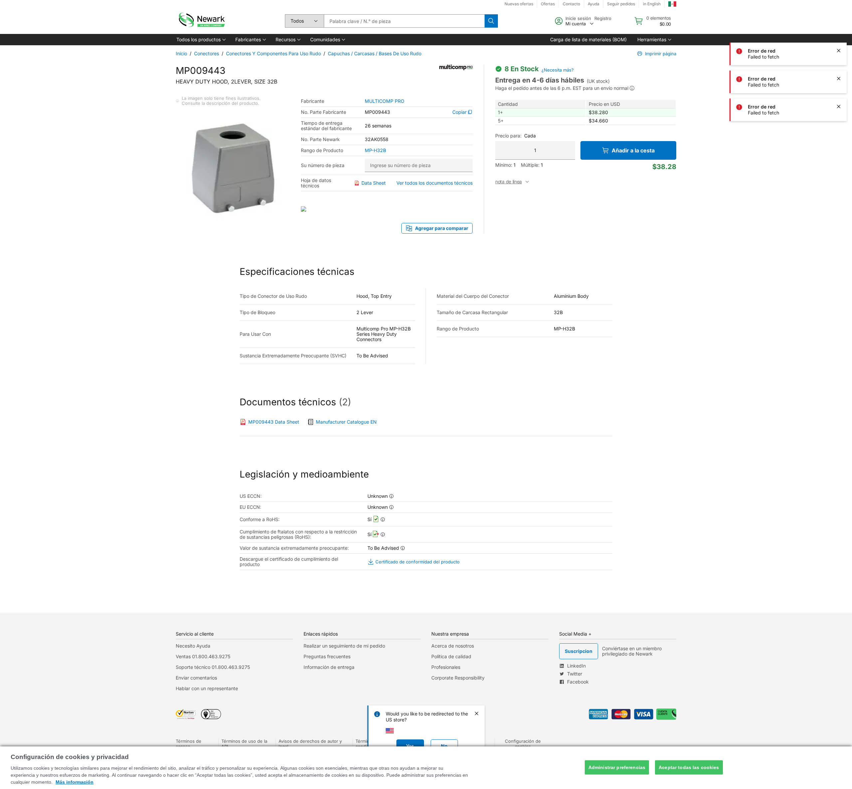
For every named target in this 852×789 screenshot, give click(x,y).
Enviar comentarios (196, 678)
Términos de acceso (188, 743)
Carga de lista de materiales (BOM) (588, 39)
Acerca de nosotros (452, 646)
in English (652, 3)
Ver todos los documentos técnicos (434, 183)
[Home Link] (201, 21)
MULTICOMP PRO (384, 101)
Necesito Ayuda (193, 646)
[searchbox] (404, 21)
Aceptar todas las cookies (689, 767)
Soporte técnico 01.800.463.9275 (213, 667)
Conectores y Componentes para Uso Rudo (273, 53)
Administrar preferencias (616, 767)
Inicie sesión (578, 18)
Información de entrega (329, 667)
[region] (426, 767)
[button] (200, 39)
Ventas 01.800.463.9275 (203, 656)
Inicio (181, 53)
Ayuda (593, 3)
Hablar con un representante (207, 688)
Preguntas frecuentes (327, 656)
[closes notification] (839, 23)
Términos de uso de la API (244, 743)
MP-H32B (375, 150)
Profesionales (445, 667)
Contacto (571, 3)
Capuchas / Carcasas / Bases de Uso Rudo (374, 53)
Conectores (206, 53)
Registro (602, 18)
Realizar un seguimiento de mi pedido (344, 646)
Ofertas (548, 3)
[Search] (491, 21)
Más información (75, 782)
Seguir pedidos (621, 3)
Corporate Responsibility (458, 678)
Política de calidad (451, 656)
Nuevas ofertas (519, 3)
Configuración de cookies (523, 743)
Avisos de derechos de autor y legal (310, 743)
